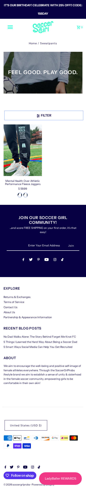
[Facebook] (23, 260)
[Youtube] (46, 260)
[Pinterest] (38, 260)
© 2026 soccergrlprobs (17, 484)
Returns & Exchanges (17, 297)
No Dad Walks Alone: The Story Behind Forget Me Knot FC (40, 336)
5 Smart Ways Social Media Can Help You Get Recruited (38, 346)
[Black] (20, 195)
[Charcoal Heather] (25, 195)
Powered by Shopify (43, 484)
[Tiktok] (62, 260)
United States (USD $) (26, 425)
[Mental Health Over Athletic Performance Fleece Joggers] (23, 150)
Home (33, 43)
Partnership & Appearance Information (28, 317)
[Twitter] (31, 260)
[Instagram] (54, 260)
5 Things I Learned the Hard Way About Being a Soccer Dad (40, 341)
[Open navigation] (11, 27)
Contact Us (10, 307)
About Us (9, 312)
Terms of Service (14, 302)
